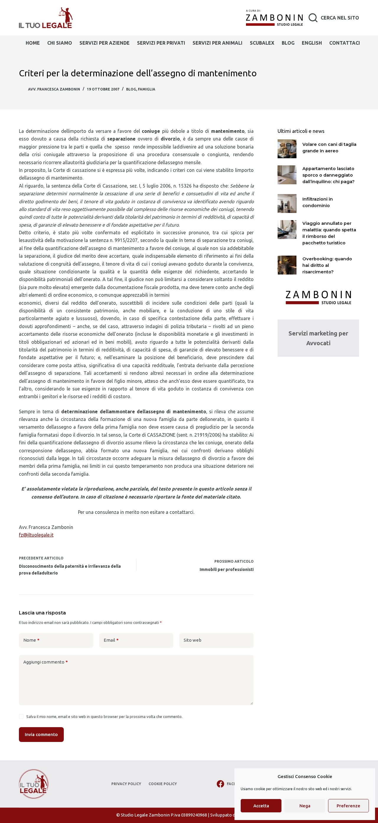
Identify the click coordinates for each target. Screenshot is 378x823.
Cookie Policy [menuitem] (163, 784)
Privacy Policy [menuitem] (126, 784)
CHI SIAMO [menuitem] (59, 43)
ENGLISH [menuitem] (312, 43)
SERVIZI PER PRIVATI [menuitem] (161, 43)
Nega (304, 805)
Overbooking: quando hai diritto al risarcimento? (327, 265)
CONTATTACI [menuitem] (344, 43)
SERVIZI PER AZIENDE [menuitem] (104, 43)
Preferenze (348, 805)
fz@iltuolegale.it (36, 535)
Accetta (261, 805)
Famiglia (146, 89)
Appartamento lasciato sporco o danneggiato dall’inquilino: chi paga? (328, 175)
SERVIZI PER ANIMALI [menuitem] (217, 43)
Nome (31, 640)
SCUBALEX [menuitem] (262, 43)
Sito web (192, 640)
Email (111, 640)
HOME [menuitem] (33, 43)
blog (131, 89)
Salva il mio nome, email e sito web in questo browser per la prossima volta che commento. (104, 716)
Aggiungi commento (45, 661)
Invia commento (41, 734)
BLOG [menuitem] (288, 43)
